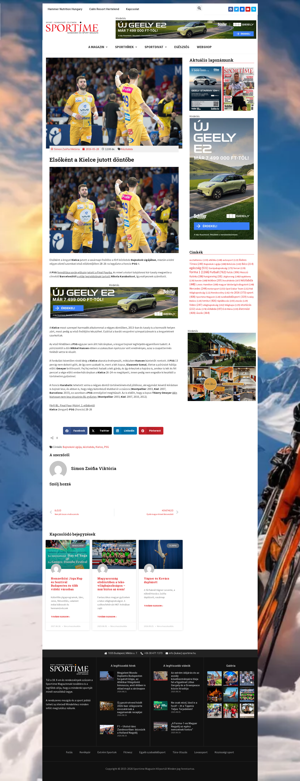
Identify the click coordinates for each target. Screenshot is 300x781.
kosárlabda (231, 277)
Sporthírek (124, 47)
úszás (203, 309)
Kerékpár (85, 752)
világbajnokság (213, 301)
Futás (69, 752)
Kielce (99, 447)
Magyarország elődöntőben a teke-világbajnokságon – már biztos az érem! (111, 584)
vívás (201, 305)
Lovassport (201, 752)
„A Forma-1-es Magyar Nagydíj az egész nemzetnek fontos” (184, 726)
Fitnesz (127, 752)
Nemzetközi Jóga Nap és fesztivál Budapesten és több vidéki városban (66, 584)
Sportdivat (154, 47)
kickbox (215, 277)
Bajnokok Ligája (72, 447)
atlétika (215, 256)
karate (201, 277)
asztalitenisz (198, 256)
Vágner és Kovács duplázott (156, 580)
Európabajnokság (221, 264)
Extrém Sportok (106, 752)
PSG (106, 447)
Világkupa (232, 301)
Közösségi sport (224, 752)
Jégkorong (231, 272)
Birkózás (234, 260)
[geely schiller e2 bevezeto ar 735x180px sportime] (114, 302)
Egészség (181, 47)
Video (195, 301)
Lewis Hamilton (207, 281)
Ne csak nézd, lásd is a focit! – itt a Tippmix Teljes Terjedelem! (184, 705)
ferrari (239, 264)
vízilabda (214, 305)
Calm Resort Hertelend (104, 9)
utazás (241, 297)
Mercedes (198, 285)
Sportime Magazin (208, 293)
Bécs (247, 260)
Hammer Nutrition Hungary (65, 9)
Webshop (204, 47)
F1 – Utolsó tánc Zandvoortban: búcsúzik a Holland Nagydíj (131, 729)
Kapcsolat (132, 9)
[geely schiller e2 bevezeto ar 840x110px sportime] (186, 29)
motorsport (216, 285)
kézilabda (88, 447)
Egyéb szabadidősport (152, 752)
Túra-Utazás (180, 752)
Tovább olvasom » (60, 616)
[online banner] (222, 363)
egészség (198, 264)
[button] (199, 8)
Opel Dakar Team (237, 285)
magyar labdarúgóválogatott (236, 281)
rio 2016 (238, 289)
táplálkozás (226, 297)
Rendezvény (220, 289)
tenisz (209, 297)
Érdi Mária (230, 305)
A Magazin (96, 47)
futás (233, 268)
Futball (218, 269)
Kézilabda (127, 149)
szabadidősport (234, 293)
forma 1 (199, 268)
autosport (231, 256)
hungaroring (213, 272)
